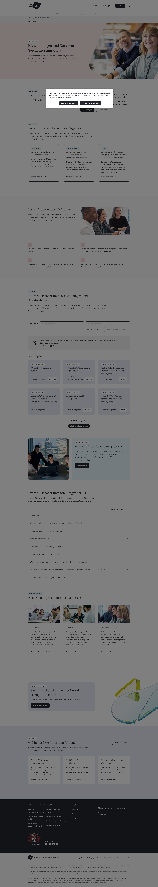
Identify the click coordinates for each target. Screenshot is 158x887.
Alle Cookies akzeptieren (90, 103)
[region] (79, 98)
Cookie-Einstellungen (68, 103)
